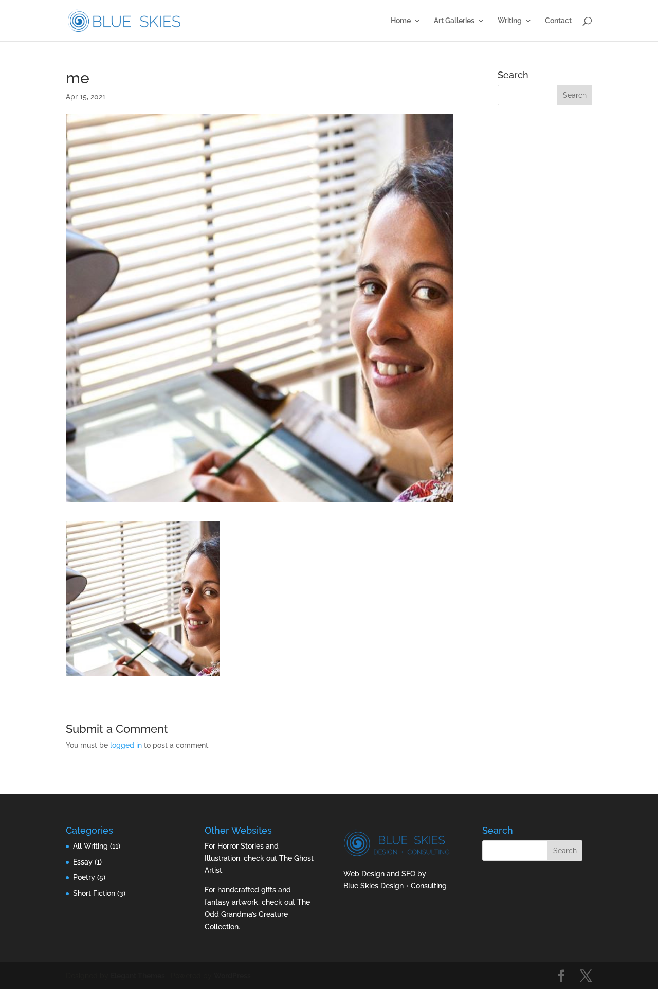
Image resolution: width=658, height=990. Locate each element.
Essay (83, 862)
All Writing (90, 846)
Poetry (84, 877)
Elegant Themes (138, 975)
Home (401, 21)
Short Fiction (94, 893)
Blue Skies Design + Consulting (395, 885)
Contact (558, 21)
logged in (126, 745)
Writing (510, 21)
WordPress (232, 975)
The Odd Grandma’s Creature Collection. (257, 914)
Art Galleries (454, 21)
